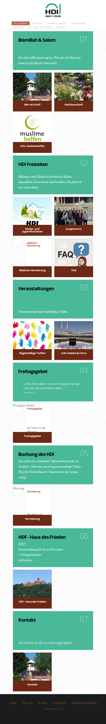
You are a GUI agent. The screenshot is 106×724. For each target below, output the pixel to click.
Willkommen (20, 23)
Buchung (19, 27)
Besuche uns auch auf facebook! (53, 715)
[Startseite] (53, 11)
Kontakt (61, 27)
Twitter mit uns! (47, 715)
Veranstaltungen (56, 23)
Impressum (59, 703)
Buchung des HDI (36, 454)
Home (12, 703)
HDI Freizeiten (33, 164)
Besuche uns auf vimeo (58, 715)
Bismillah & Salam (36, 40)
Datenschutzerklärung (84, 703)
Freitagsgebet (78, 23)
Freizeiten (37, 23)
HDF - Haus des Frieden (40, 27)
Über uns (27, 703)
